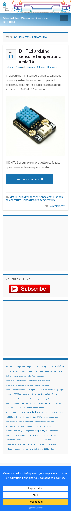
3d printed (21, 367)
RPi (36, 435)
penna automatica (11, 422)
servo (53, 435)
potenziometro (32, 426)
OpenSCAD (37, 417)
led (35, 403)
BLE (7, 376)
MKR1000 (9, 408)
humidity (24, 197)
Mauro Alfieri (15, 66)
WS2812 (37, 449)
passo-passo (49, 417)
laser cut (17, 403)
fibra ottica (26, 394)
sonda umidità (30, 200)
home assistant (11, 399)
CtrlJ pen (31, 390)
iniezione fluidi (26, 399)
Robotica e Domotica (47, 66)
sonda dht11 (46, 197)
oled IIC (28, 417)
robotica (30, 435)
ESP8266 (17, 394)
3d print (12, 367)
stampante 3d (11, 444)
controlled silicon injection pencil (17, 385)
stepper (21, 444)
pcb (56, 417)
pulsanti (50, 426)
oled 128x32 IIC (11, 417)
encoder (9, 394)
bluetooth (14, 376)
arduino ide (10, 371)
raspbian (9, 435)
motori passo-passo (35, 407)
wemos (25, 449)
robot (23, 435)
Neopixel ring (42, 412)
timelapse (52, 444)
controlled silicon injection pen (39, 380)
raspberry (30, 431)
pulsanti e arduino (13, 431)
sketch (19, 440)
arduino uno (33, 371)
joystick (40, 399)
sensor (34, 197)
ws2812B (45, 449)
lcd (23, 403)
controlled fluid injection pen (34, 376)
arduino (59, 366)
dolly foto (40, 390)
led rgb (41, 403)
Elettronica (30, 66)
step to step (31, 444)
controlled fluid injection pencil (16, 380)
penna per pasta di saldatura (44, 422)
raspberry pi (41, 430)
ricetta (16, 435)
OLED (50, 412)
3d (7, 366)
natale (23, 412)
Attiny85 (58, 371)
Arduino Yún (44, 371)
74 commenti (57, 205)
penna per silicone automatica (15, 426)
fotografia (36, 394)
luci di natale (56, 403)
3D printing (41, 367)
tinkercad (10, 449)
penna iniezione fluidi (26, 422)
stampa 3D (49, 440)
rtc (41, 435)
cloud (21, 376)
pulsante (42, 426)
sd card (46, 435)
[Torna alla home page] (35, 6)
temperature (48, 200)
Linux (47, 403)
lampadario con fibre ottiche (53, 399)
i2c (18, 399)
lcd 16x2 (29, 403)
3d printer (31, 367)
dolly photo (49, 390)
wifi (31, 449)
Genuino (55, 394)
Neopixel (31, 412)
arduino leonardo (21, 371)
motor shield (11, 412)
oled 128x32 (58, 412)
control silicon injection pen (39, 385)
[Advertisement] (29, 243)
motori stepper (51, 408)
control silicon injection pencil (16, 390)
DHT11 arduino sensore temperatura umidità (40, 56)
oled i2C (21, 417)
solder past (27, 440)
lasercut (9, 403)
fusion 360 (46, 394)
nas (18, 412)
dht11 (13, 197)
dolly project (59, 390)
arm (51, 371)
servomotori (10, 440)
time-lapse (42, 444)
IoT (34, 399)
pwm (22, 431)
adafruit (50, 367)
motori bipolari (20, 408)
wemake (17, 449)
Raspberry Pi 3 (55, 431)
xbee (52, 449)
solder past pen (38, 440)
